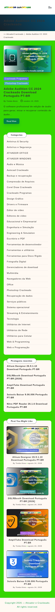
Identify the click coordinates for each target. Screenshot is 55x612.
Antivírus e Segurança (19, 147)
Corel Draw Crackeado (19, 187)
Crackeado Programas (16, 79)
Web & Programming (18, 342)
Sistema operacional (18, 307)
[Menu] (49, 7)
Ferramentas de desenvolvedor (24, 244)
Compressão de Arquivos (21, 181)
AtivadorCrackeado (14, 34)
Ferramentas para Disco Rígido (24, 256)
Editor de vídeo (15, 210)
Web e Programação (18, 347)
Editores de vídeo (16, 216)
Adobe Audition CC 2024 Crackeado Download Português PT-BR (22, 92)
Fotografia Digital (16, 261)
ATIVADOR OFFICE (17, 153)
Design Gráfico (15, 199)
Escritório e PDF (16, 239)
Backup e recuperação (19, 176)
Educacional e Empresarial (22, 221)
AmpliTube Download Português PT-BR (26, 386)
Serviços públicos (16, 302)
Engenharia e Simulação (20, 227)
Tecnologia (13, 319)
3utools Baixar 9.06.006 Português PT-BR (27, 396)
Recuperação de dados (20, 296)
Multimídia (12, 273)
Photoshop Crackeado (16, 83)
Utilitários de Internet (18, 324)
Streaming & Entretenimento (22, 313)
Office (10, 284)
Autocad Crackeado (18, 170)
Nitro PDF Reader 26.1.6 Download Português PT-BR (27, 405)
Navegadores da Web (19, 279)
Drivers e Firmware (17, 204)
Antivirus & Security (18, 141)
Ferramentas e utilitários (20, 250)
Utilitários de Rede (17, 330)
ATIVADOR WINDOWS (19, 159)
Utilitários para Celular (19, 336)
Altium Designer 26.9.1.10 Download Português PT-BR (23, 367)
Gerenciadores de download (22, 267)
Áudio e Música (15, 164)
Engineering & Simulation (21, 233)
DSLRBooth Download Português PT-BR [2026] (26, 377)
